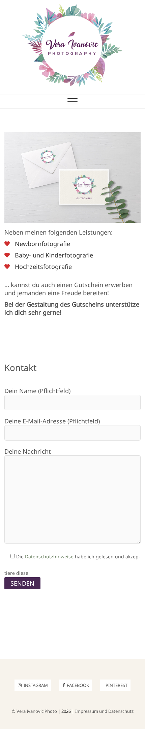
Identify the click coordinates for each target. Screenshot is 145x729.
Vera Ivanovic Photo (37, 711)
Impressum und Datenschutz (104, 711)
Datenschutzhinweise (49, 556)
